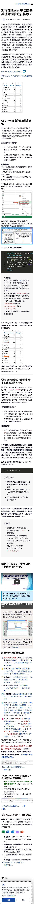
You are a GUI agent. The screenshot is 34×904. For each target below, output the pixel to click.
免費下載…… (8, 770)
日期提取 (21, 708)
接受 (8, 900)
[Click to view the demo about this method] (23, 72)
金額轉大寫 (15, 731)
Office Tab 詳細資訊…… (10, 806)
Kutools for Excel (9, 639)
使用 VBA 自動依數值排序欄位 (11, 72)
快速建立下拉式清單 (20, 686)
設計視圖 (24, 702)
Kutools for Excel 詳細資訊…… (13, 767)
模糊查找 (17, 682)
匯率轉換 (23, 731)
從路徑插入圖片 (16, 729)
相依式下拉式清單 (12, 688)
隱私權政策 (11, 895)
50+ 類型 (25, 721)
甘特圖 (8, 724)
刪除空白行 (10, 671)
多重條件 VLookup (21, 677)
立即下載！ (15, 599)
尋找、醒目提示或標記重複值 (20, 669)
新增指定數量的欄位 (19, 694)
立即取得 (15, 647)
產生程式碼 (24, 660)
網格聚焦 (14, 702)
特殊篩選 (26, 713)
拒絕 (23, 900)
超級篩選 (16, 713)
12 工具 (19, 719)
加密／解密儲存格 (16, 710)
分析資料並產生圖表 (21, 663)
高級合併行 (23, 734)
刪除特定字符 (8, 721)
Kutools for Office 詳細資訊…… (13, 862)
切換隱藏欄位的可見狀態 (15, 697)
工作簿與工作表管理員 (19, 705)
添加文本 (27, 719)
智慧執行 (14, 660)
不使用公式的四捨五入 (19, 674)
